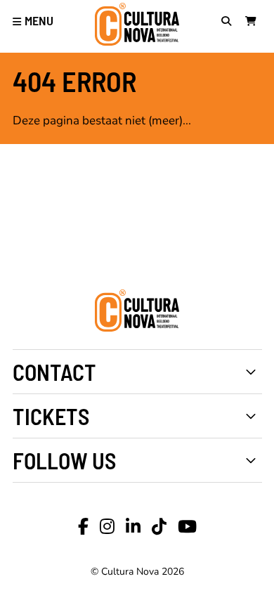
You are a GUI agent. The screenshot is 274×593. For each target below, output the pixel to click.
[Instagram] (107, 527)
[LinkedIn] (133, 527)
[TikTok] (159, 527)
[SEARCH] (229, 22)
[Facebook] (83, 527)
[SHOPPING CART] (253, 22)
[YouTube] (187, 527)
